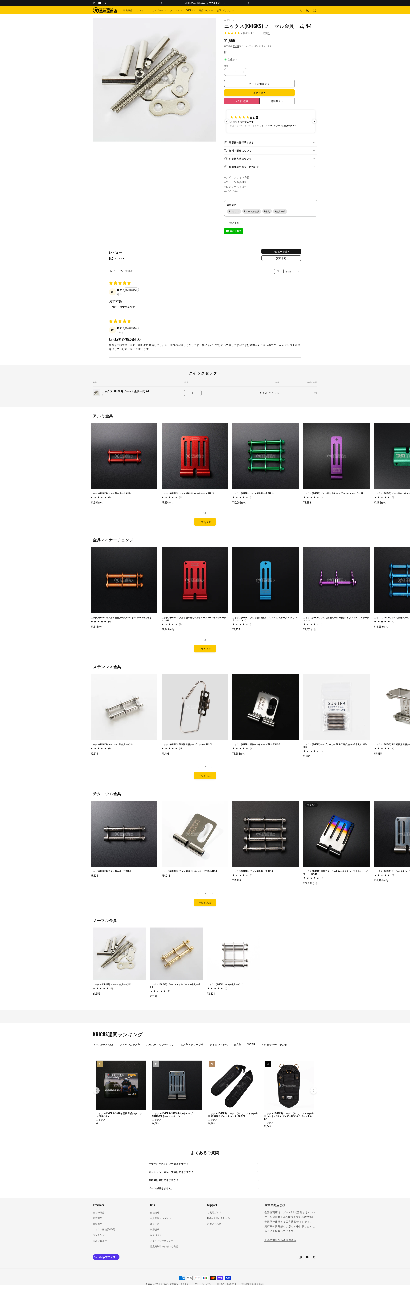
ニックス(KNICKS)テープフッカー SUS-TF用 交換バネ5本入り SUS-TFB (335, 745)
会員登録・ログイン (160, 1218)
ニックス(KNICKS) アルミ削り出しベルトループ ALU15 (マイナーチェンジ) (194, 619)
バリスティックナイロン (160, 1044)
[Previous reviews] (227, 121)
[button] (159, 10)
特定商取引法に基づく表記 (164, 1246)
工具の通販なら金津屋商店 (280, 1240)
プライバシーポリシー (161, 1240)
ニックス (234, 211)
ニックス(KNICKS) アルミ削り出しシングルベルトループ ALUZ (333, 493)
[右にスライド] (212, 513)
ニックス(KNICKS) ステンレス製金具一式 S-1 (112, 744)
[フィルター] (278, 271)
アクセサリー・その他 (274, 1044)
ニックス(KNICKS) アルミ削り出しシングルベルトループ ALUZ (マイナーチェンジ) (265, 619)
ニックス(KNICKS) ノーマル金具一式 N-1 (112, 984)
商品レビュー (100, 1240)
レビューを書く (281, 251)
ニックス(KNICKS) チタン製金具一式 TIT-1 (111, 871)
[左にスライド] (197, 513)
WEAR (251, 1044)
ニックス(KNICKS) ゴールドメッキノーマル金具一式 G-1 (175, 985)
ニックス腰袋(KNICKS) (104, 1229)
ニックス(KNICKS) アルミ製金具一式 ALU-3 (253, 493)
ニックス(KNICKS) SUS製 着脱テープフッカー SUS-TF (187, 744)
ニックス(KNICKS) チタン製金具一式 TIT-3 (252, 871)
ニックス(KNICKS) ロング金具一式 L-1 (225, 984)
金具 (267, 211)
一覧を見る (205, 522)
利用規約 (154, 1229)
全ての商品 (99, 1212)
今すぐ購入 (259, 92)
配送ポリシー (232, 1283)
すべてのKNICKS (104, 1044)
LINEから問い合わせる (218, 1218)
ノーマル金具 (251, 211)
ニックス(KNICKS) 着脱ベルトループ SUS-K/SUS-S (256, 744)
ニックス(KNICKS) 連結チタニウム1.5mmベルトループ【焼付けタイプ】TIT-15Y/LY (335, 872)
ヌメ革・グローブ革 (192, 1044)
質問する (281, 258)
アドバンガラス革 (130, 1044)
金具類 (237, 1044)
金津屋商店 (158, 1283)
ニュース (154, 1223)
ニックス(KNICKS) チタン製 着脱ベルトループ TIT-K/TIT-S (189, 871)
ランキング (99, 1235)
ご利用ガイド (214, 1212)
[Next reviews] (314, 121)
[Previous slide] (96, 1090)
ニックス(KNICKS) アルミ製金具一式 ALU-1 (111, 493)
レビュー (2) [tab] (116, 271)
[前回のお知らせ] (161, 3)
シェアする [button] (233, 222)
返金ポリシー (157, 1235)
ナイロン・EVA (219, 1044)
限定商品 (97, 1223)
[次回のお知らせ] (248, 3)
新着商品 (97, 1218)
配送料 (236, 46)
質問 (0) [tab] (129, 271)
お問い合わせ (214, 1223)
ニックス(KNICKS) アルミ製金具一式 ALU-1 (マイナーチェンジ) (121, 617)
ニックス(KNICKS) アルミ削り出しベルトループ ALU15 (188, 493)
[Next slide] (313, 1090)
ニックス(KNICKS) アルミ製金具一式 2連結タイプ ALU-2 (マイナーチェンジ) (336, 619)
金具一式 (280, 211)
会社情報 (154, 1212)
